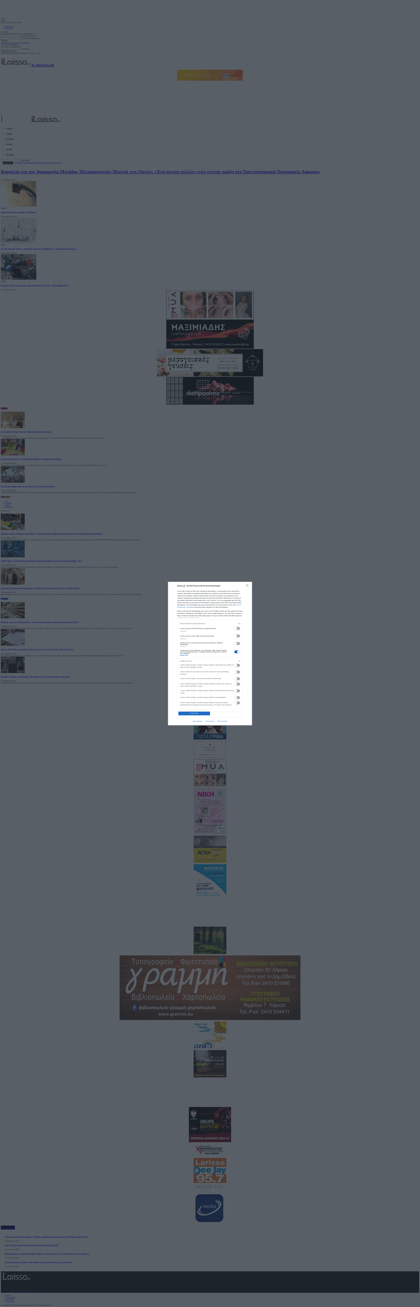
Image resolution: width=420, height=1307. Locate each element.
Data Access (210, 721)
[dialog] (210, 653)
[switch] (237, 628)
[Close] (248, 586)
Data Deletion (197, 721)
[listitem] (210, 623)
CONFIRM (194, 713)
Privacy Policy (222, 721)
